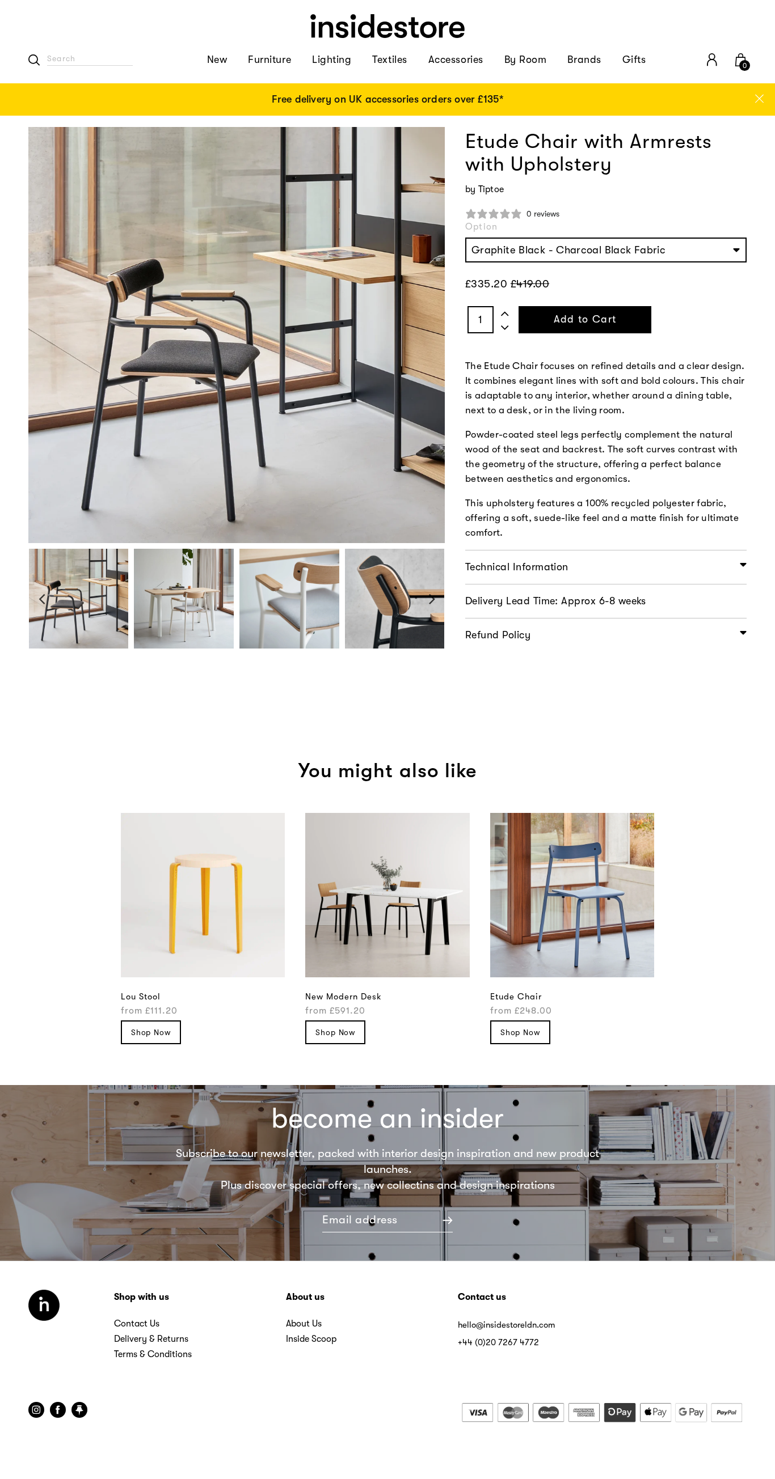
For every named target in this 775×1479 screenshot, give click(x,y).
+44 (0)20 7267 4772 (498, 1342)
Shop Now (151, 1032)
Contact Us (136, 1324)
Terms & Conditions (153, 1354)
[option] (387, 99)
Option (481, 227)
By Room (525, 59)
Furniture (269, 59)
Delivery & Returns (151, 1339)
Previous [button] (41, 599)
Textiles (389, 59)
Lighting (331, 59)
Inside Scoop (311, 1339)
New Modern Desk (343, 996)
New (217, 59)
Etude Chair (516, 996)
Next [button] (432, 599)
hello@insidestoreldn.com (506, 1325)
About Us (304, 1324)
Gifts (634, 59)
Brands (584, 59)
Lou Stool (141, 996)
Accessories (455, 59)
